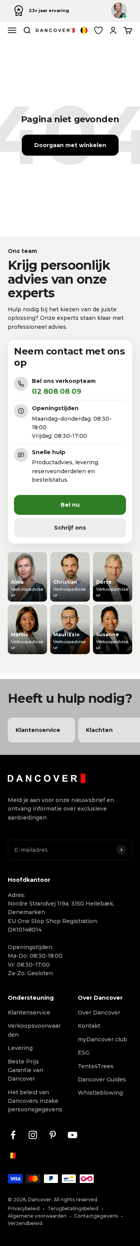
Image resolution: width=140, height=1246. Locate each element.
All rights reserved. (76, 1199)
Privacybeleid (24, 1208)
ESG (83, 1052)
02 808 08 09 (56, 391)
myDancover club (102, 1039)
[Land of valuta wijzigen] (84, 30)
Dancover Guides (102, 1079)
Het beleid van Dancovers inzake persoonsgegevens (35, 1101)
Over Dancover (99, 1012)
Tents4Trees (96, 1066)
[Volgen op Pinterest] (52, 1135)
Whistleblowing (100, 1092)
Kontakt (89, 1025)
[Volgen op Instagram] (33, 1135)
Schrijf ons (70, 527)
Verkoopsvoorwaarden (34, 1030)
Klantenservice (29, 1012)
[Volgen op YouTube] (72, 1135)
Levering (20, 1047)
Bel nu (70, 504)
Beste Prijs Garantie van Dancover (25, 1070)
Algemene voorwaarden (37, 1216)
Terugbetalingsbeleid (72, 1208)
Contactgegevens (96, 1216)
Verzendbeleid (25, 1223)
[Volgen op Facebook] (13, 1135)
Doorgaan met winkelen (70, 145)
